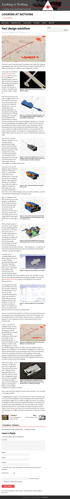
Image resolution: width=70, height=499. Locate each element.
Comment (4, 439)
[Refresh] (14, 473)
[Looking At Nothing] (35, 10)
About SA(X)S (5, 23)
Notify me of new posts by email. (13, 481)
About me (51, 23)
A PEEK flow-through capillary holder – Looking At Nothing (19, 429)
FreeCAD (4, 75)
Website (4, 462)
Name (3, 452)
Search (49, 27)
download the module (10, 279)
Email (3, 457)
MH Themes (45, 497)
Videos (44, 23)
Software (37, 23)
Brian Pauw (15, 32)
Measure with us (16, 23)
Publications (27, 23)
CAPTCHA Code (33, 478)
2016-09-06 (6, 32)
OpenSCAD (9, 73)
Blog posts (23, 32)
